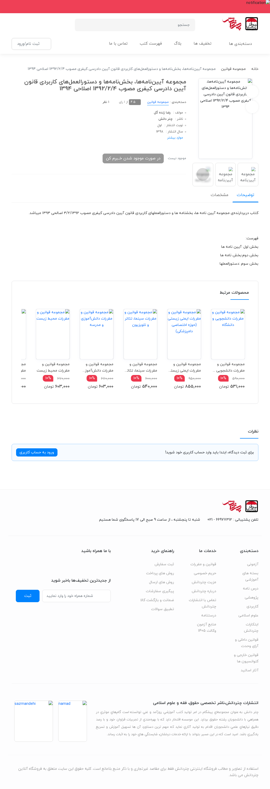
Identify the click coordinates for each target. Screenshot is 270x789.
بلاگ (177, 43)
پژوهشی (251, 597)
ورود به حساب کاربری (37, 452)
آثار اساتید (249, 670)
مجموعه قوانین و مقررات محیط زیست (53, 367)
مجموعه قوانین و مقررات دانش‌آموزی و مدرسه (97, 367)
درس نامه (250, 588)
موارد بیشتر (175, 138)
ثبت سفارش (164, 564)
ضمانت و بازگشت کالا (157, 600)
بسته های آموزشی (250, 576)
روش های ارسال (161, 582)
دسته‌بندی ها (240, 44)
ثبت (27, 596)
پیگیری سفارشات (160, 591)
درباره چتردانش (204, 591)
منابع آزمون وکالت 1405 (206, 627)
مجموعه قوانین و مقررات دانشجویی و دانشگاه (229, 367)
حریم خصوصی (205, 573)
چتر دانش (165, 119)
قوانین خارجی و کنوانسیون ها (246, 658)
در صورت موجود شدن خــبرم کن (133, 158)
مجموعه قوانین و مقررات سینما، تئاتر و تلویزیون (141, 367)
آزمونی (252, 564)
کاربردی (252, 606)
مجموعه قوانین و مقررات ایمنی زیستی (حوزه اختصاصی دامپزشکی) (184, 367)
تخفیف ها (202, 43)
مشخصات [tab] (219, 195)
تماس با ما (118, 43)
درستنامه (208, 615)
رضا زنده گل (162, 112)
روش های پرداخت (160, 573)
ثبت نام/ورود (28, 44)
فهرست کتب (151, 43)
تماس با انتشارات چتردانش (202, 603)
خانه (254, 69)
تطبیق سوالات (162, 609)
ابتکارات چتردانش (251, 627)
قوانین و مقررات (203, 564)
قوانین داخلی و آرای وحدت (246, 643)
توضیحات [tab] (245, 195)
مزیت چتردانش (204, 582)
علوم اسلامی (248, 615)
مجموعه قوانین (233, 69)
